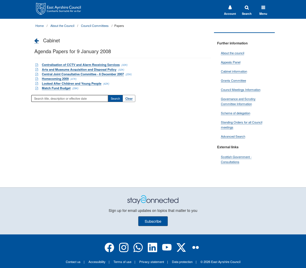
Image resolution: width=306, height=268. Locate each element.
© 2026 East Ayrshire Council (220, 261)
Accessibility (97, 261)
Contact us (73, 261)
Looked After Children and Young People (71, 83)
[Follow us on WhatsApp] (138, 251)
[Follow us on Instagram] (123, 251)
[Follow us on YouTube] (167, 251)
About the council (232, 53)
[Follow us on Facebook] (109, 251)
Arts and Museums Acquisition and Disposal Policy (79, 69)
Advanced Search (233, 136)
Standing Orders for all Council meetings (241, 124)
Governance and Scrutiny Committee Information (238, 101)
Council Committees (95, 25)
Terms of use (122, 261)
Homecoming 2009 (55, 78)
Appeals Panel (230, 62)
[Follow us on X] (181, 251)
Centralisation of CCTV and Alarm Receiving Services (81, 64)
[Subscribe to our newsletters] (153, 199)
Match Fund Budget (56, 88)
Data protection (182, 261)
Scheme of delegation (235, 113)
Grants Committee (233, 80)
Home (39, 25)
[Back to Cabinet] (36, 40)
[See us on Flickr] (195, 251)
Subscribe (153, 221)
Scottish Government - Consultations (236, 159)
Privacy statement (151, 261)
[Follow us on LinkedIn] (152, 251)
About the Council (62, 25)
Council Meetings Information (240, 89)
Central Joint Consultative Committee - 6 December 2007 (83, 74)
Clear (129, 98)
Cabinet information (234, 71)
